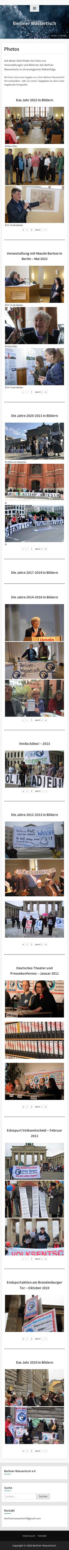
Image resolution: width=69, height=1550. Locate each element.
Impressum (29, 1535)
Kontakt (42, 1535)
